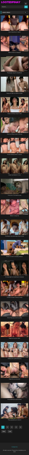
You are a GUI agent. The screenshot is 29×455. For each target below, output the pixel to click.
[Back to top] (24, 450)
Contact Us (14, 447)
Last (10, 431)
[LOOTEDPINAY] (12, 2)
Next (4, 431)
